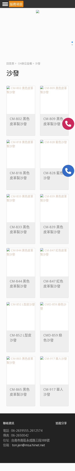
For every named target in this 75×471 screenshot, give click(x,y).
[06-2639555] (68, 124)
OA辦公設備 (25, 63)
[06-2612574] (68, 171)
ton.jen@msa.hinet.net (28, 445)
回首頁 (10, 63)
